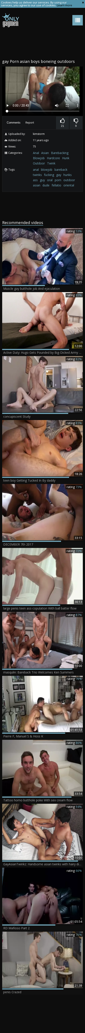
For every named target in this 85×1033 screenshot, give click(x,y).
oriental (68, 185)
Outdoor (39, 163)
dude (45, 185)
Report (30, 122)
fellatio (56, 185)
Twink (51, 163)
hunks (67, 175)
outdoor (69, 180)
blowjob (46, 169)
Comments (13, 122)
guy (42, 180)
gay (58, 175)
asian (36, 185)
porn (58, 180)
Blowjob (39, 158)
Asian (45, 153)
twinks (37, 175)
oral (50, 180)
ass (35, 180)
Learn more (64, 5)
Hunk (65, 158)
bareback (60, 169)
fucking (49, 175)
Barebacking (59, 153)
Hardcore (53, 158)
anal (36, 169)
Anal (36, 153)
